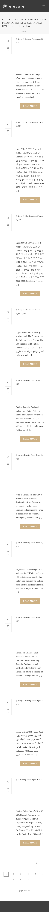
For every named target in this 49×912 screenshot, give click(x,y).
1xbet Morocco (29, 310)
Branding (28, 39)
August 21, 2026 (36, 780)
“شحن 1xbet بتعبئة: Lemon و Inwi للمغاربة (28, 323)
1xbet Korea (29, 122)
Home (24, 32)
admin (20, 380)
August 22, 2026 (21, 314)
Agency (20, 39)
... (35, 880)
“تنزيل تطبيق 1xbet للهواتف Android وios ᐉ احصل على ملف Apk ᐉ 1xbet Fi (30, 717)
